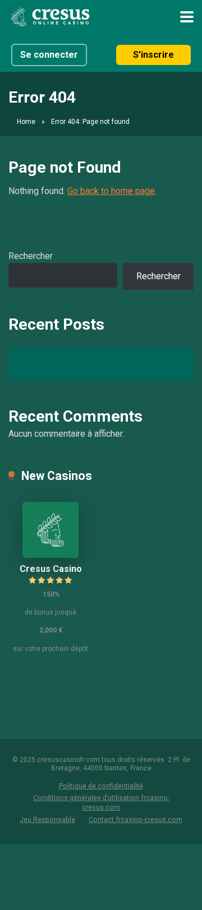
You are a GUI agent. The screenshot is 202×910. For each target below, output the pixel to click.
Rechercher (30, 256)
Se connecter (49, 54)
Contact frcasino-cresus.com (135, 819)
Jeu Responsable (47, 819)
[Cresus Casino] (50, 554)
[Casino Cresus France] (52, 15)
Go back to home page (111, 191)
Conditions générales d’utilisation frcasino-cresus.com (101, 802)
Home (26, 122)
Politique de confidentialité (101, 786)
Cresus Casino (51, 568)
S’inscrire (153, 54)
